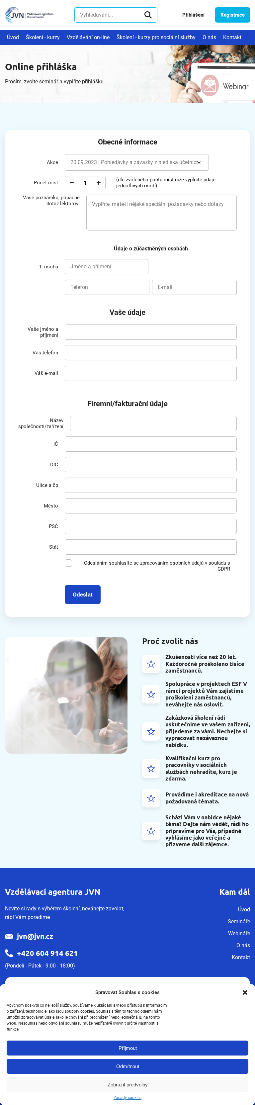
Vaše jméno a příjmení (43, 332)
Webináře (239, 933)
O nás (209, 37)
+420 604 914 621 (47, 953)
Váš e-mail (46, 373)
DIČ (54, 465)
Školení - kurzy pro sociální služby (156, 37)
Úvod (13, 37)
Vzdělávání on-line (88, 37)
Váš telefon (45, 353)
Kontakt (232, 37)
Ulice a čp (47, 485)
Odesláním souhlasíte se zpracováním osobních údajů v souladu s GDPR (157, 566)
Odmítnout (127, 1066)
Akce (52, 162)
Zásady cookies (127, 1097)
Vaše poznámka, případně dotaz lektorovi (51, 201)
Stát (53, 547)
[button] (245, 992)
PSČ (53, 526)
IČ (55, 444)
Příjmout (128, 1048)
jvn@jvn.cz (35, 936)
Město (51, 506)
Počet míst (46, 183)
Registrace (232, 15)
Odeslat (83, 594)
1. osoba (48, 267)
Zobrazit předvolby (128, 1084)
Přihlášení (193, 15)
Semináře (239, 921)
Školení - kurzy (43, 37)
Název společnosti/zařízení (40, 423)
